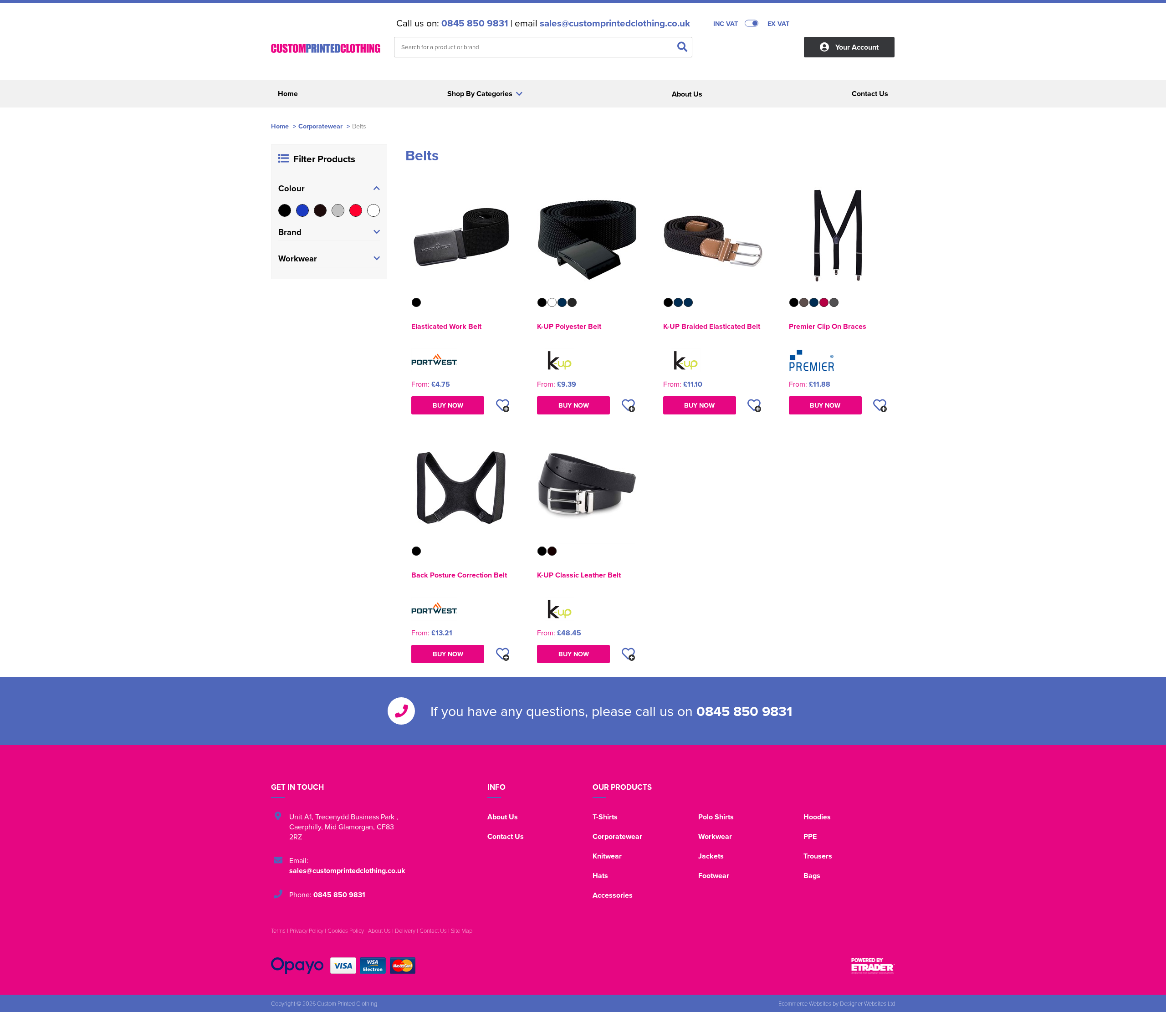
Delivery (405, 930)
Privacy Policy (306, 930)
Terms (278, 930)
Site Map (461, 930)
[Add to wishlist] (502, 405)
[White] (373, 210)
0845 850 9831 (474, 23)
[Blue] (302, 210)
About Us (502, 817)
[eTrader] (873, 966)
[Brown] (320, 210)
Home (280, 126)
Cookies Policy (345, 930)
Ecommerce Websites (804, 1003)
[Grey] (338, 210)
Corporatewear (320, 126)
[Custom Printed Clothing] (325, 48)
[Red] (355, 210)
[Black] (284, 210)
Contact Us (505, 836)
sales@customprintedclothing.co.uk (615, 23)
